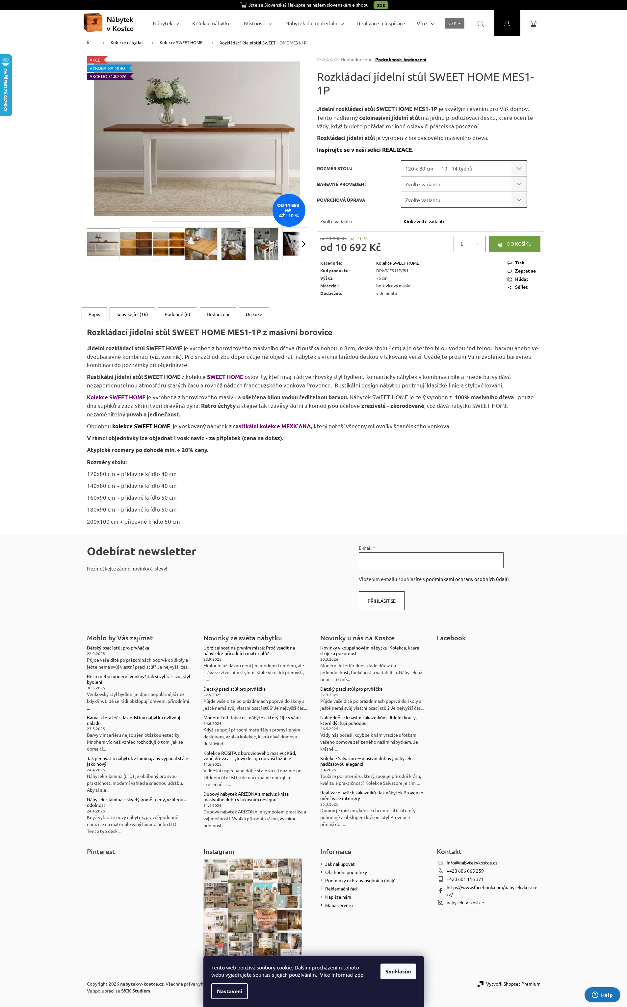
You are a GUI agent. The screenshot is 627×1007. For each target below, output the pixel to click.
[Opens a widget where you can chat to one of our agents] (602, 995)
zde (359, 974)
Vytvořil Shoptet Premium (513, 984)
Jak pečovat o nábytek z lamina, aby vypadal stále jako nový (137, 761)
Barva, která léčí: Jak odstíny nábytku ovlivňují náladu (134, 720)
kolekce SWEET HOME (141, 426)
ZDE (381, 5)
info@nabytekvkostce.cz (472, 862)
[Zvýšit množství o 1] (477, 244)
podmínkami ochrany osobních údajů (467, 579)
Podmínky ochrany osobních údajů (360, 880)
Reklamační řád (341, 888)
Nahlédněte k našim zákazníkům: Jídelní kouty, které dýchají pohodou (368, 720)
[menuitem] (166, 23)
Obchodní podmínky (346, 872)
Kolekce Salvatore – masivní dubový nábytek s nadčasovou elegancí (367, 761)
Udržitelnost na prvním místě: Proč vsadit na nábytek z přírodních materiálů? (249, 650)
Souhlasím (398, 971)
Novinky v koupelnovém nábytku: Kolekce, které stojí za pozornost (369, 650)
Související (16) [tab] (132, 314)
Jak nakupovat (340, 864)
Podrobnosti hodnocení (400, 59)
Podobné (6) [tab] (177, 314)
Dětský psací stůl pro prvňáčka (118, 647)
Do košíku (519, 244)
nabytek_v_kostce (465, 902)
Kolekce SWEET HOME (397, 263)
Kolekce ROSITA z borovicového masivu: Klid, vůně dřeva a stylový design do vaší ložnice (249, 755)
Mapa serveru (339, 905)
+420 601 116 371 (465, 879)
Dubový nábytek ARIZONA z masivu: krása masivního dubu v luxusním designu (246, 796)
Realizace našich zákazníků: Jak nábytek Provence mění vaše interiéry (371, 795)
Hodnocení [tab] (218, 314)
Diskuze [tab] (254, 314)
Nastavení (229, 991)
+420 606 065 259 (465, 871)
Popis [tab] (94, 314)
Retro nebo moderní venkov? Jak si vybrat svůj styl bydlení (138, 679)
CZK (452, 23)
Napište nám (338, 897)
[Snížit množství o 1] (446, 244)
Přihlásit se (382, 601)
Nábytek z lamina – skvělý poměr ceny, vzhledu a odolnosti (137, 802)
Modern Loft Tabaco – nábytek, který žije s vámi (252, 717)
